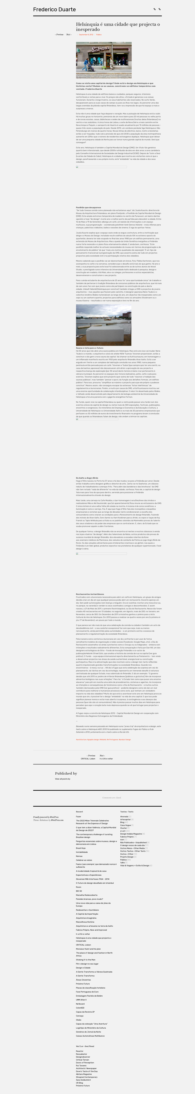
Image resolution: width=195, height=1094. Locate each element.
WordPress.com (57, 820)
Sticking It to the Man (85, 960)
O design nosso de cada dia (132, 845)
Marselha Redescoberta (86, 895)
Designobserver (83, 1057)
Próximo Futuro (83, 984)
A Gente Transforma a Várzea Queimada (94, 972)
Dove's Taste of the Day (87, 1071)
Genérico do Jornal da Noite (88, 1032)
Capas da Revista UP (85, 1012)
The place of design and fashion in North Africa (94, 954)
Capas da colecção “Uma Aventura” (92, 1024)
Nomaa (79, 856)
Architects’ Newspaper (86, 1068)
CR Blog (79, 1083)
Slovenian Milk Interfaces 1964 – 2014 (92, 879)
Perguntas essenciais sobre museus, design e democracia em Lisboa (96, 842)
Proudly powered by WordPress (46, 817)
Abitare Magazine (84, 1074)
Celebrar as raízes (84, 860)
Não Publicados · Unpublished (133, 842)
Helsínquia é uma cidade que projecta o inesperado (93, 939)
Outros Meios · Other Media (132, 848)
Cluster (123, 828)
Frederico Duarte (54, 9)
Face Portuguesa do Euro (87, 992)
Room (78, 887)
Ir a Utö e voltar (83, 934)
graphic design (93, 740)
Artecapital (125, 819)
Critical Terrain (82, 1060)
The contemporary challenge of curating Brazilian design (94, 835)
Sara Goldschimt (83, 1080)
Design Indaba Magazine (131, 834)
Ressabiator (81, 1054)
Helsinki (103, 740)
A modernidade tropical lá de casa (91, 871)
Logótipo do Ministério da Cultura (91, 1028)
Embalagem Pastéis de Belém (89, 996)
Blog (122, 822)
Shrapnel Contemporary (86, 1077)
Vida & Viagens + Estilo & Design (134, 865)
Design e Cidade (83, 968)
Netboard (80, 1004)
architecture (82, 740)
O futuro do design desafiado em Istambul (95, 883)
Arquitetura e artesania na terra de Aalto (94, 926)
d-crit (122, 831)
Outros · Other (126, 854)
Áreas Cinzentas (83, 980)
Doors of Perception (85, 1063)
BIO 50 (79, 891)
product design (125, 740)
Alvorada (124, 816)
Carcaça (79, 1016)
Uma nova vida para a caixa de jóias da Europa (93, 904)
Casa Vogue (125, 825)
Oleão (78, 1020)
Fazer (78, 816)
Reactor (79, 1051)
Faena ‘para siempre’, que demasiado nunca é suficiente (96, 865)
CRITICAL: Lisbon (83, 945)
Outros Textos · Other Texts (132, 851)
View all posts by (62, 779)
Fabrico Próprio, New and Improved (91, 930)
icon (122, 839)
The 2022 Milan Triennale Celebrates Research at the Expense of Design (92, 822)
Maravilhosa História (85, 922)
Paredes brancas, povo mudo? (89, 899)
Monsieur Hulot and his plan (88, 949)
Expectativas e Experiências (88, 875)
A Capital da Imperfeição (87, 914)
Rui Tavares (81, 1065)
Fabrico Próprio (127, 837)
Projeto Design (126, 857)
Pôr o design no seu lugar (87, 964)
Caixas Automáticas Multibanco (90, 1036)
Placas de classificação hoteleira (90, 988)
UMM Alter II (81, 1000)
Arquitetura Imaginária (86, 918)
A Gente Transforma (85, 976)
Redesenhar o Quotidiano (87, 910)
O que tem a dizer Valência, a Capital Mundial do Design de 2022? (96, 829)
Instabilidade (82, 852)
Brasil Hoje (81, 848)
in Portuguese (113, 740)
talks (122, 862)
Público (99, 35)
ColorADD (80, 1008)
